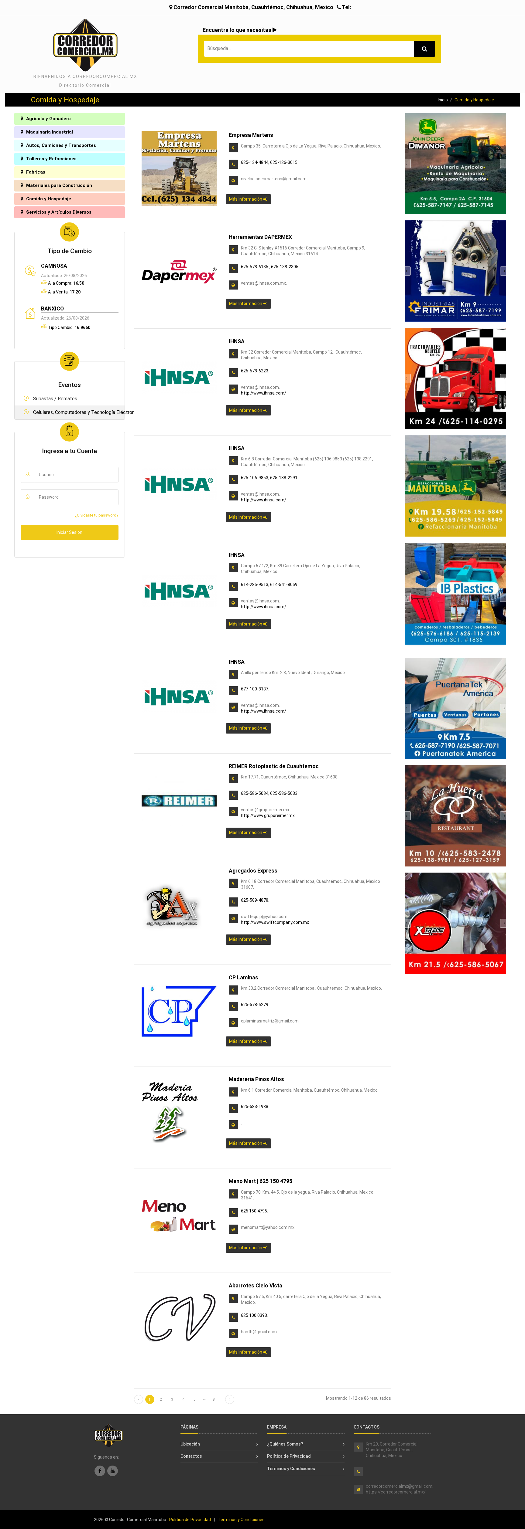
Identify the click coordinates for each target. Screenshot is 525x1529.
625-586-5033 (283, 793)
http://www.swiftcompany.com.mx (275, 922)
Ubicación (190, 1444)
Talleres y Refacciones (51, 158)
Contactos (191, 1456)
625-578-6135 (255, 266)
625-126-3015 (283, 162)
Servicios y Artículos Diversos (58, 212)
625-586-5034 (254, 793)
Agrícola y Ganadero (48, 118)
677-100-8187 (254, 689)
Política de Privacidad (289, 1456)
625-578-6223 (254, 370)
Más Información (246, 199)
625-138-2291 (283, 477)
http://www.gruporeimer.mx (268, 815)
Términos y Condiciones (291, 1468)
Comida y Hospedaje (48, 199)
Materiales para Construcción (58, 185)
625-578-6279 (254, 1004)
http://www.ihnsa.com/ (263, 393)
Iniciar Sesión (69, 532)
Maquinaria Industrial (49, 132)
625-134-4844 (254, 162)
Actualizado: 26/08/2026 (65, 318)
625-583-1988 (254, 1106)
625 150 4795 (254, 1211)
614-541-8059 (283, 584)
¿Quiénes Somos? (285, 1444)
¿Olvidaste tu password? (96, 515)
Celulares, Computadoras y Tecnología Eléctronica (76, 412)
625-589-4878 (254, 900)
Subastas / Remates (54, 399)
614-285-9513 (254, 584)
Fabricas (35, 172)
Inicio (443, 99)
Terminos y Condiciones (241, 1519)
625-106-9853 (254, 477)
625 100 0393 (254, 1315)
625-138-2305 (284, 266)
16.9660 (82, 327)
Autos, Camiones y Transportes (60, 145)
